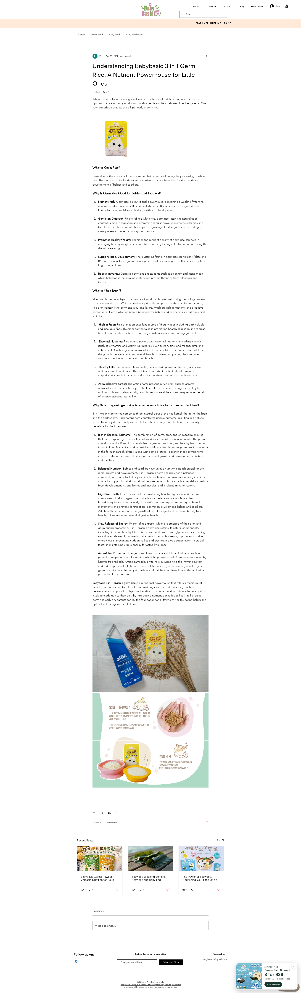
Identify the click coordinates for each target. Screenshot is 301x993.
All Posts (81, 34)
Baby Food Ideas (134, 34)
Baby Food (114, 34)
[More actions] (207, 56)
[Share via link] (117, 812)
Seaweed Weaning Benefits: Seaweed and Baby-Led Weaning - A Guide (149, 878)
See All (220, 840)
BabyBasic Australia (155, 982)
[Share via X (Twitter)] (101, 812)
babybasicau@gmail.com (215, 959)
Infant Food (97, 34)
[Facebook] (76, 961)
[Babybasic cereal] (99, 858)
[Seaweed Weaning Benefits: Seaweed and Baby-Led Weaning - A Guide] (150, 858)
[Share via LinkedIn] (109, 812)
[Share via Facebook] (93, 812)
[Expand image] (116, 137)
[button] (286, 6)
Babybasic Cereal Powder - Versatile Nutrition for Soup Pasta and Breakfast (97, 878)
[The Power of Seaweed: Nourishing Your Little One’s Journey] (201, 858)
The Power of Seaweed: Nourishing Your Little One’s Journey (199, 878)
